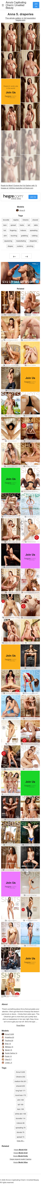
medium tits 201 (20, 1081)
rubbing (34, 235)
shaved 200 (20, 1086)
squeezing (8, 241)
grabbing (24, 235)
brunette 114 (20, 1118)
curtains (20, 246)
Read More (20, 1025)
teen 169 (20, 1109)
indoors (23, 230)
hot (5, 230)
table (36, 225)
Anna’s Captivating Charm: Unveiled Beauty (16, 4)
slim (5, 235)
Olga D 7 (8, 1059)
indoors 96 (20, 1123)
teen (5, 225)
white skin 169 (20, 1114)
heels (22, 225)
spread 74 (20, 1137)
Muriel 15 (8, 1050)
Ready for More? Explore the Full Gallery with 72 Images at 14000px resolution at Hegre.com (19, 186)
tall (29, 225)
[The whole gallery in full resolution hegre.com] (30, 141)
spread (13, 225)
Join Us (36, 5)
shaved (35, 220)
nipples (16, 220)
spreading (33, 230)
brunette (6, 220)
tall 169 (20, 1104)
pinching (30, 246)
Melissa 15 (9, 1047)
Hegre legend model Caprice (20, 1159)
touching (14, 235)
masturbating (21, 241)
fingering (13, 230)
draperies (33, 241)
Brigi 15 (8, 1043)
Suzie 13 (8, 1056)
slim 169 (20, 1100)
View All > (20, 1141)
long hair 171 (20, 1090)
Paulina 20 (9, 1040)
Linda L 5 (8, 1062)
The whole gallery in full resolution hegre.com (20, 19)
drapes (10, 246)
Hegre (20, 1149)
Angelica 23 (9, 1037)
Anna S (22, 210)
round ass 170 (20, 1095)
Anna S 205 (9, 1034)
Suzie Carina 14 (11, 1053)
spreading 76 (20, 1127)
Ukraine (25, 220)
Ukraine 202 (20, 1076)
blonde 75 (20, 1132)
